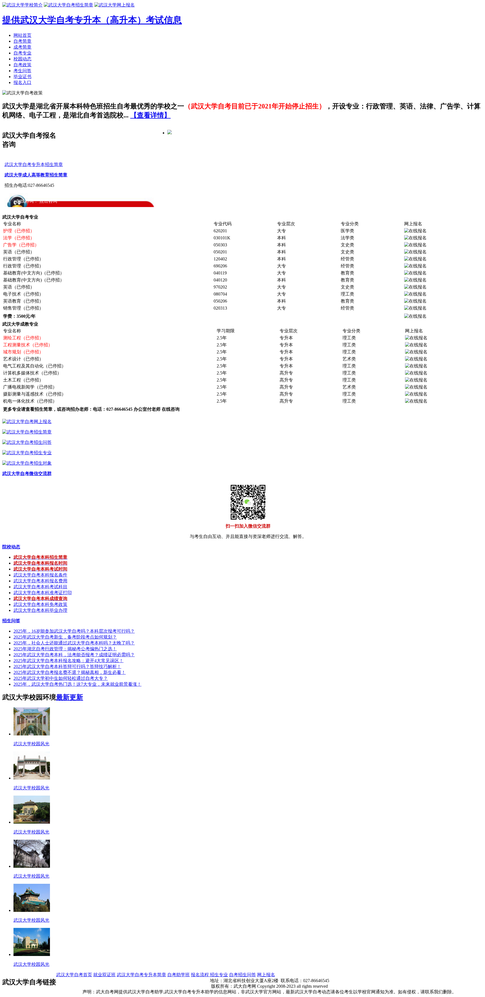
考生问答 (22, 70)
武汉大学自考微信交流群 (27, 473)
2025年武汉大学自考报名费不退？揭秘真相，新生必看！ (69, 672)
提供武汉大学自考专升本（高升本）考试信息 (92, 20)
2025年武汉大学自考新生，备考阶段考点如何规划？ (65, 637)
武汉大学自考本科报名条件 (40, 575)
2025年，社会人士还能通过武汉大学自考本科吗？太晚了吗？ (74, 643)
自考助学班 (178, 974)
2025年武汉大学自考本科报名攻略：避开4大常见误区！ (68, 660)
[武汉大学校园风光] (31, 734)
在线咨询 (171, 409)
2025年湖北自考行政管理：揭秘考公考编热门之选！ (65, 648)
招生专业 (219, 974)
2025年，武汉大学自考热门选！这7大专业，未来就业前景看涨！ (77, 684)
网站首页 (22, 35)
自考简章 (22, 41)
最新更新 (69, 697)
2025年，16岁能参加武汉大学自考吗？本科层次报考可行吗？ (74, 631)
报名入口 (22, 82)
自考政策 (22, 64)
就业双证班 (104, 974)
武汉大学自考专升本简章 (141, 974)
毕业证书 (22, 76)
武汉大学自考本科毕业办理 (40, 610)
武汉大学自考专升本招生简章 (33, 164)
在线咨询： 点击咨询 (36, 201)
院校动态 (11, 546)
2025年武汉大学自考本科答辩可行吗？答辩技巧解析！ (67, 666)
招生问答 (11, 620)
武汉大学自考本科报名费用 (40, 580)
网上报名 (266, 974)
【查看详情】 (150, 115)
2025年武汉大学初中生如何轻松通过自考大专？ (60, 678)
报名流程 (200, 974)
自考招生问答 (242, 974)
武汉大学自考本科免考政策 (40, 604)
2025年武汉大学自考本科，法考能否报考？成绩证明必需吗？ (74, 654)
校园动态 (22, 58)
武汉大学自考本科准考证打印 (42, 592)
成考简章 (22, 47)
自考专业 (22, 53)
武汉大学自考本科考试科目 (40, 586)
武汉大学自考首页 (74, 974)
